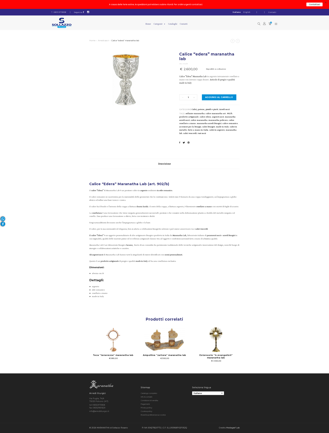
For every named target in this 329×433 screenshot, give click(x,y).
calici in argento (217, 130)
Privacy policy (146, 408)
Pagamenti (145, 404)
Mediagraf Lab (233, 428)
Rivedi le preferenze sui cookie (153, 415)
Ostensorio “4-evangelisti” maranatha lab (216, 356)
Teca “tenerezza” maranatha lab (113, 355)
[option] (113, 343)
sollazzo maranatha (195, 113)
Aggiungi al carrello (219, 97)
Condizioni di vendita (149, 400)
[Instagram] (88, 12)
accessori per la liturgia (190, 126)
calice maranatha (199, 120)
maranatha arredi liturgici (209, 123)
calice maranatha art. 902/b (219, 113)
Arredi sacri (103, 40)
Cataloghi (172, 24)
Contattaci (314, 4)
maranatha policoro (218, 120)
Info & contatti (146, 397)
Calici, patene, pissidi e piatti (205, 109)
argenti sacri (218, 117)
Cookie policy (146, 411)
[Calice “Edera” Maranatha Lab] (179, 143)
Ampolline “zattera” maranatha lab (164, 355)
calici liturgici (208, 126)
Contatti (272, 12)
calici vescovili (190, 133)
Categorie (158, 24)
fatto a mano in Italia (198, 130)
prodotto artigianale (189, 117)
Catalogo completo (149, 393)
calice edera (205, 117)
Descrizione (164, 164)
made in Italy (222, 126)
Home (148, 24)
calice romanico (230, 123)
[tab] (164, 164)
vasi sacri (202, 133)
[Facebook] (83, 12)
